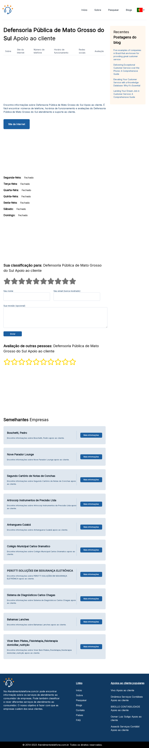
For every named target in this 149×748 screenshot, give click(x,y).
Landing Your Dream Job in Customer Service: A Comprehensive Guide (126, 94)
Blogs (129, 9)
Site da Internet (20, 51)
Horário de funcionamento (61, 51)
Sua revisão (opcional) (14, 305)
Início (84, 9)
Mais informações (91, 435)
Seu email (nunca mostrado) (67, 291)
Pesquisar (113, 9)
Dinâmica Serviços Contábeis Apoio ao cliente (127, 698)
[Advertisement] (54, 80)
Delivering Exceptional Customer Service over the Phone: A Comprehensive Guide (126, 69)
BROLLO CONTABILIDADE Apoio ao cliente (125, 708)
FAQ (78, 720)
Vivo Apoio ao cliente (122, 690)
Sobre (97, 9)
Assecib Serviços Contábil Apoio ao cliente (125, 728)
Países (79, 715)
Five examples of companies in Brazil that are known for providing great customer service (127, 55)
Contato (80, 710)
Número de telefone (39, 51)
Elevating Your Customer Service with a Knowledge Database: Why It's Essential (126, 82)
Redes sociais (82, 51)
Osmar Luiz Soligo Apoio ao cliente (126, 718)
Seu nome (8, 291)
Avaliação (99, 51)
